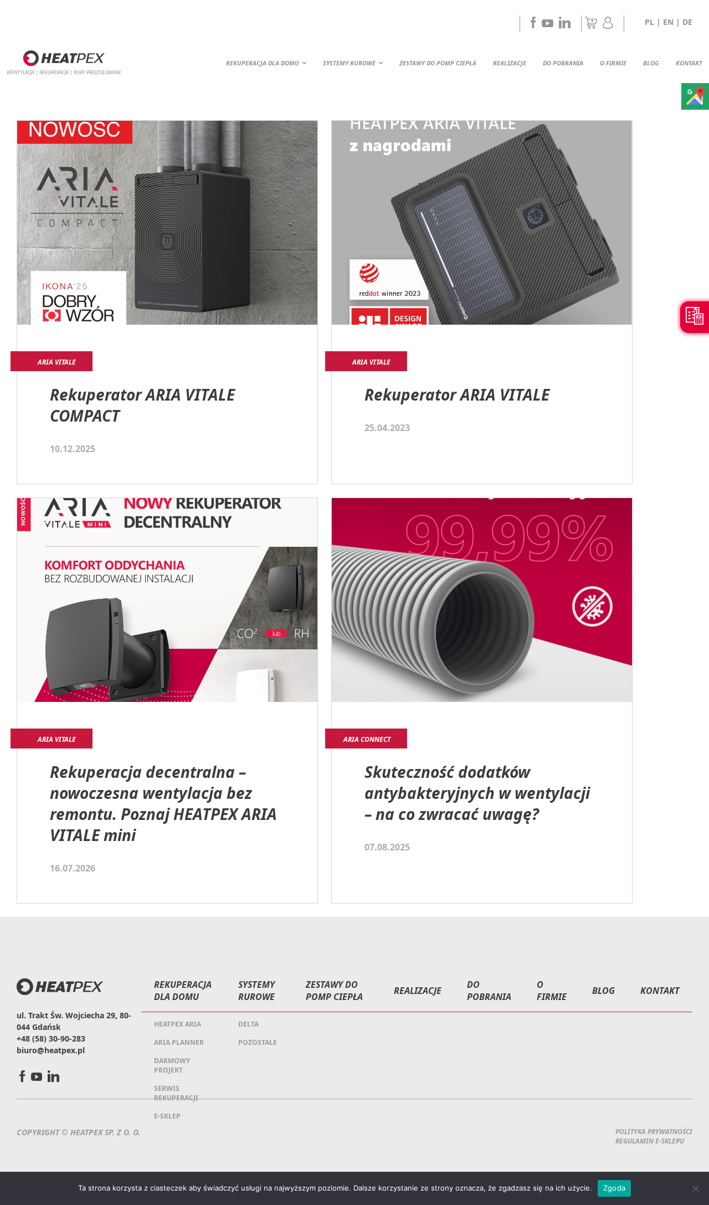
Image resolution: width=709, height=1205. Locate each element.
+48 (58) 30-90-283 (51, 1038)
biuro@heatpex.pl (51, 1050)
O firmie (613, 63)
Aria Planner (179, 1042)
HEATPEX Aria (177, 1024)
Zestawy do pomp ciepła (437, 63)
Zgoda (614, 1187)
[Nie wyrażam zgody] (695, 1188)
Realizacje (509, 63)
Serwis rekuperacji (176, 1093)
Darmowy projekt (172, 1065)
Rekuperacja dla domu (262, 63)
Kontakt (689, 63)
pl (649, 22)
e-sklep (167, 1116)
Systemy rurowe (349, 63)
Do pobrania (563, 63)
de (687, 22)
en (668, 22)
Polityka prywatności (653, 1131)
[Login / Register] (608, 25)
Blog (651, 63)
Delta (248, 1024)
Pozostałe (257, 1042)
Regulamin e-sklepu (649, 1141)
